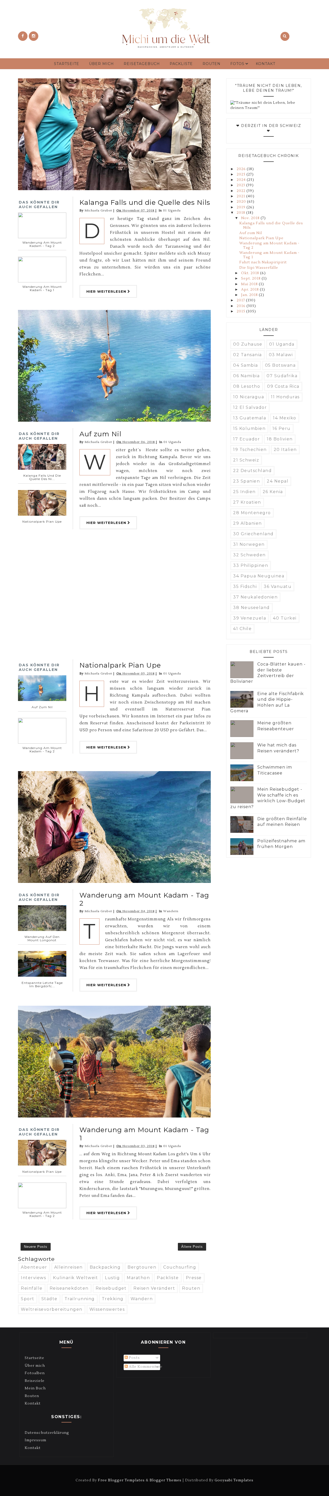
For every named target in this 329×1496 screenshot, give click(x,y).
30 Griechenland (253, 533)
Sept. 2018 (251, 278)
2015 (241, 311)
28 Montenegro (252, 512)
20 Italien (285, 449)
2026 (242, 169)
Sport (27, 1298)
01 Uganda (172, 211)
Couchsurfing (179, 1267)
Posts (134, 1357)
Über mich (101, 63)
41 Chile (242, 628)
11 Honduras (285, 396)
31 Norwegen (249, 544)
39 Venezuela (249, 618)
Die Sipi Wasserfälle (258, 267)
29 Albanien (247, 523)
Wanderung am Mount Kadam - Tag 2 (144, 899)
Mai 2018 (250, 284)
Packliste (181, 63)
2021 (241, 196)
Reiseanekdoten (69, 1288)
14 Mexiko (284, 417)
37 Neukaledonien (255, 597)
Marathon (138, 1277)
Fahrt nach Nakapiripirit (263, 262)
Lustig (112, 1277)
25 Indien (244, 491)
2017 (241, 300)
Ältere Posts (192, 1247)
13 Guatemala (249, 417)
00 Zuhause (247, 344)
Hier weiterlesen (106, 291)
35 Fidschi (245, 586)
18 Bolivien (280, 439)
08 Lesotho (246, 386)
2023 (241, 185)
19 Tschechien (250, 449)
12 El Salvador (250, 407)
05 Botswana (280, 365)
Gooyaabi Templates (234, 1480)
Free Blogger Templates (121, 1480)
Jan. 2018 (250, 295)
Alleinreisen (68, 1267)
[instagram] (33, 36)
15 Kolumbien (249, 428)
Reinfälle (32, 1288)
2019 (241, 207)
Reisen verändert (154, 1288)
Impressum (35, 1440)
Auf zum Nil (100, 434)
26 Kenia (273, 491)
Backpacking (105, 1267)
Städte (49, 1298)
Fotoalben (35, 1373)
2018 (241, 212)
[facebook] (23, 36)
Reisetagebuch (142, 63)
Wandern (170, 911)
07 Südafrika (282, 375)
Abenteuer (34, 1267)
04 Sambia (245, 365)
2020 (242, 201)
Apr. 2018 (250, 289)
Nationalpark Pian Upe (120, 665)
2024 (242, 180)
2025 (241, 174)
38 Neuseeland (251, 607)
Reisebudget (111, 1288)
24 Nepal (277, 481)
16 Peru (281, 428)
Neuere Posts (35, 1247)
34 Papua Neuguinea (258, 576)
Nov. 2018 (251, 218)
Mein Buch (35, 1388)
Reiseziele (34, 1381)
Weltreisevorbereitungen (52, 1309)
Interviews (33, 1277)
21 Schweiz (246, 460)
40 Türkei (285, 618)
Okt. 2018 (250, 273)
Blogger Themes (165, 1480)
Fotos (237, 63)
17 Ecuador (246, 439)
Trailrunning (80, 1298)
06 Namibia (246, 375)
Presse (194, 1277)
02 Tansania (247, 354)
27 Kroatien (247, 502)
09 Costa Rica (283, 386)
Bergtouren (141, 1267)
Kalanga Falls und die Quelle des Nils (144, 202)
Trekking (113, 1298)
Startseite (66, 63)
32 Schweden (249, 554)
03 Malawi (281, 354)
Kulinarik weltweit (75, 1277)
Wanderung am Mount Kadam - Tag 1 (144, 1134)
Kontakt (265, 63)
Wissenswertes (107, 1309)
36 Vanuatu (277, 586)
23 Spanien (246, 481)
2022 (241, 191)
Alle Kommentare (145, 1366)
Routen (212, 63)
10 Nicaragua (248, 396)
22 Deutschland (252, 470)
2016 (241, 306)
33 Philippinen (250, 565)
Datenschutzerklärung (47, 1432)
